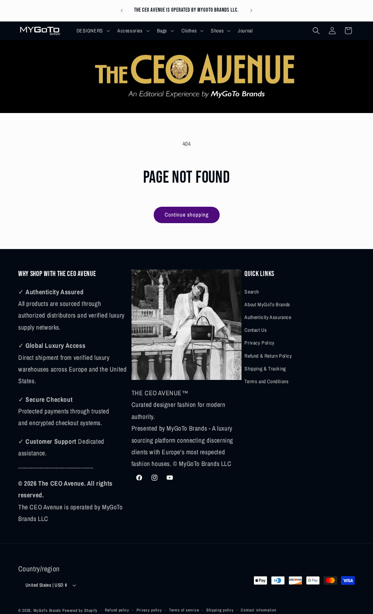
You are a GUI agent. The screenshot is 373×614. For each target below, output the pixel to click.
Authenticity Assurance (267, 317)
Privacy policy (149, 610)
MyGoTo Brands (47, 610)
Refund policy (117, 610)
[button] (92, 30)
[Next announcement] (251, 11)
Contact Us (255, 330)
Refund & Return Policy (268, 356)
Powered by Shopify (80, 610)
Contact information (258, 610)
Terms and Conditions (266, 381)
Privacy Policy (259, 342)
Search (251, 291)
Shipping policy (220, 610)
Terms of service (184, 610)
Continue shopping (187, 214)
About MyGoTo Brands (267, 304)
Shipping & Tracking (265, 368)
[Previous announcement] (122, 11)
